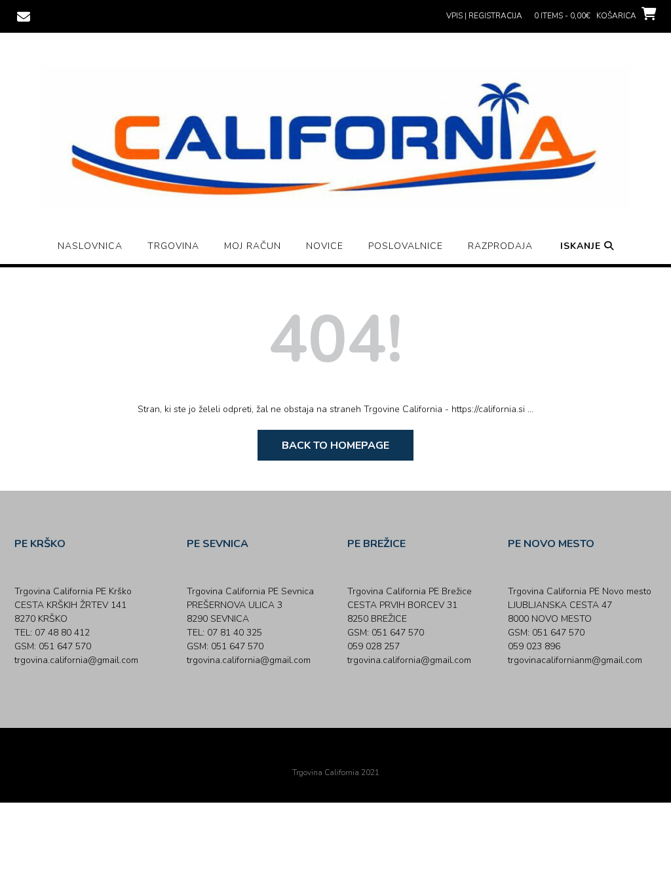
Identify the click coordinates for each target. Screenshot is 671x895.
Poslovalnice (405, 246)
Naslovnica (90, 246)
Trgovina (173, 246)
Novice (324, 246)
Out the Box (354, 755)
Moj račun (252, 246)
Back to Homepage (335, 445)
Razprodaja (500, 246)
